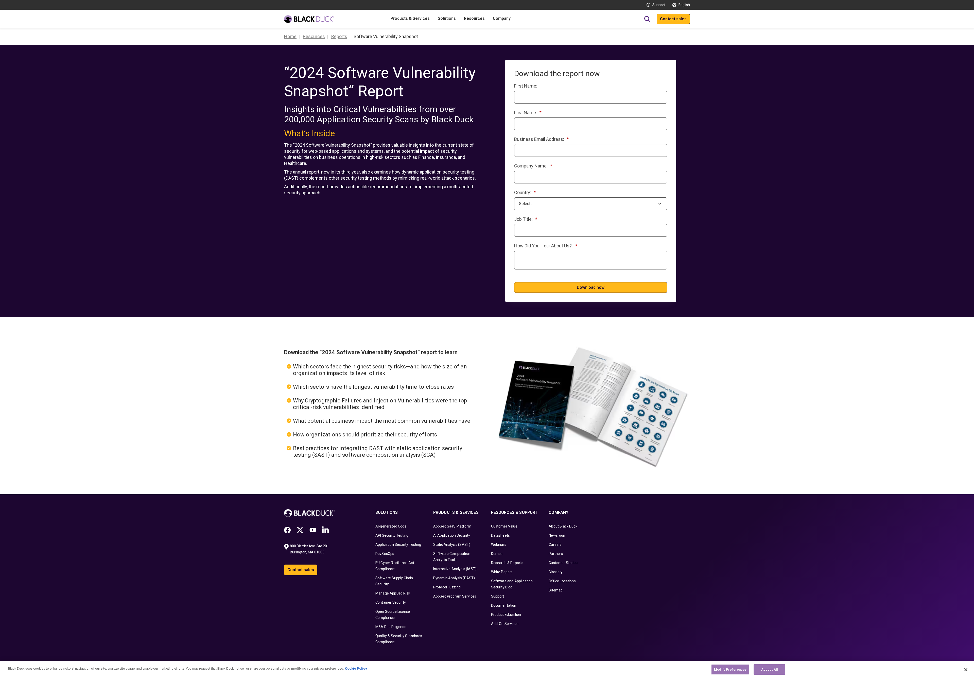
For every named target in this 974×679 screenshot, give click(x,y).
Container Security (390, 602)
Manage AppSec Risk (392, 593)
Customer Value (504, 526)
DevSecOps (384, 554)
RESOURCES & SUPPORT (514, 512)
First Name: (525, 86)
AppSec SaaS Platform (452, 526)
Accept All (769, 669)
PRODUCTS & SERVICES (456, 512)
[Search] (647, 19)
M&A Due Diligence (390, 627)
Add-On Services (504, 624)
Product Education (506, 615)
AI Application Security (451, 535)
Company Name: (533, 165)
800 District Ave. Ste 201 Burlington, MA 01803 (310, 549)
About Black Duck (563, 526)
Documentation (503, 605)
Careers (555, 544)
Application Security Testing (398, 544)
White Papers (502, 572)
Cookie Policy (356, 668)
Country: (525, 192)
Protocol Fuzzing (447, 587)
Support (658, 5)
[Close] (965, 669)
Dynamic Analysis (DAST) (454, 578)
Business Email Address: (541, 139)
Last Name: (528, 112)
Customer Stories (563, 563)
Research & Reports (507, 563)
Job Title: (525, 219)
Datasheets (500, 535)
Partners (556, 554)
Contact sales (673, 18)
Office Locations (562, 581)
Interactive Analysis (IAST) (455, 569)
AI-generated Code (391, 526)
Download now (590, 287)
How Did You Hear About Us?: (545, 245)
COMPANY (558, 512)
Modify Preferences (730, 669)
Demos (497, 554)
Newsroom (557, 535)
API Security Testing (391, 535)
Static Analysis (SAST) (452, 544)
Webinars (498, 544)
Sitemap (556, 590)
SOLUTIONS (386, 512)
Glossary (556, 572)
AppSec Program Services (454, 596)
